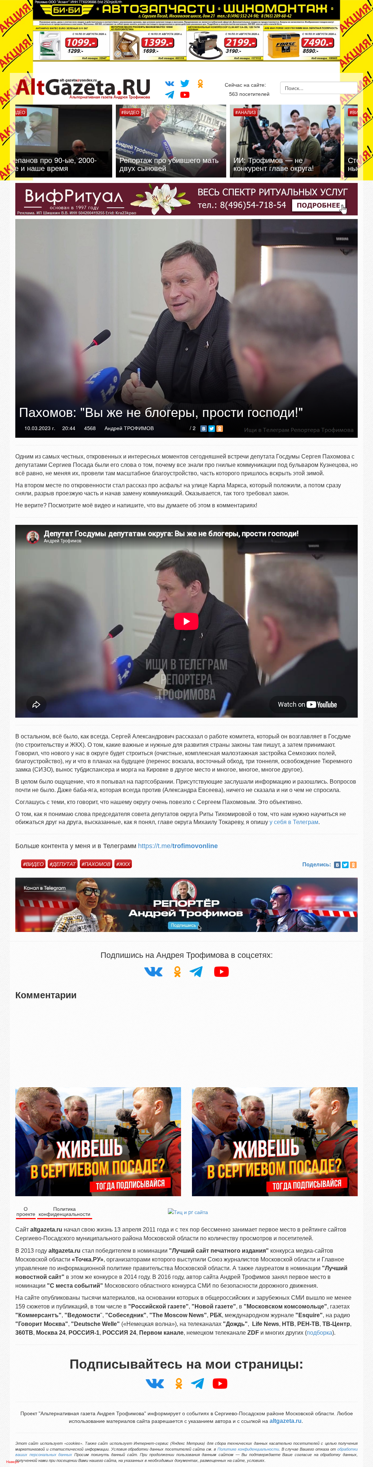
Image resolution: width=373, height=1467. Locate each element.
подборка (319, 1333)
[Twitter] (185, 83)
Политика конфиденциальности (64, 1211)
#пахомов (96, 863)
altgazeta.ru (286, 1421)
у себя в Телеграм (294, 822)
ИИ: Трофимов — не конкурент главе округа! (175, 164)
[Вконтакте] (169, 82)
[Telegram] (169, 94)
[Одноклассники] (200, 83)
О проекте (25, 1211)
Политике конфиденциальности (248, 1449)
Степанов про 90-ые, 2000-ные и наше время (295, 164)
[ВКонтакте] (203, 428)
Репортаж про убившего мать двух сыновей (70, 164)
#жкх (123, 863)
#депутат (63, 863)
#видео (33, 863)
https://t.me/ (178, 846)
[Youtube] (185, 94)
